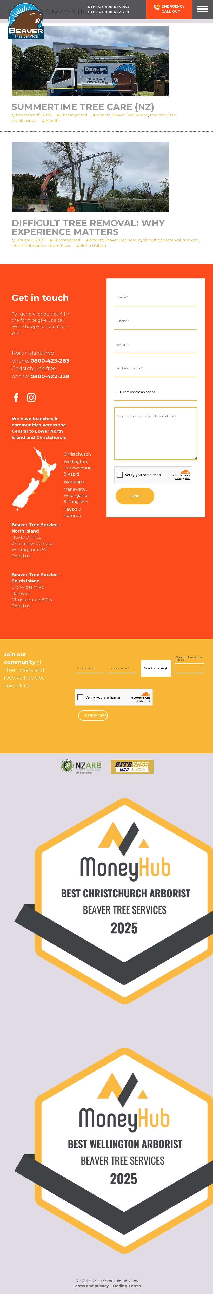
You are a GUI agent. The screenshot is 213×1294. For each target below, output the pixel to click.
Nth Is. (108, 7)
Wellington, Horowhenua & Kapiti (77, 468)
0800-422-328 (50, 376)
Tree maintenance (28, 245)
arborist (103, 115)
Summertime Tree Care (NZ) (83, 106)
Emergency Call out (173, 9)
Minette (52, 120)
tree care (158, 115)
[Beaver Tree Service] (26, 21)
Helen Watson (93, 245)
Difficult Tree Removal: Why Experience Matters (88, 227)
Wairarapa (74, 481)
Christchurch (77, 454)
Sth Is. (108, 12)
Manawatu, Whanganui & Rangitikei (76, 495)
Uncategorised (73, 115)
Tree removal (59, 245)
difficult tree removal (162, 240)
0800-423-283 (49, 361)
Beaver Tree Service (130, 115)
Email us (21, 556)
